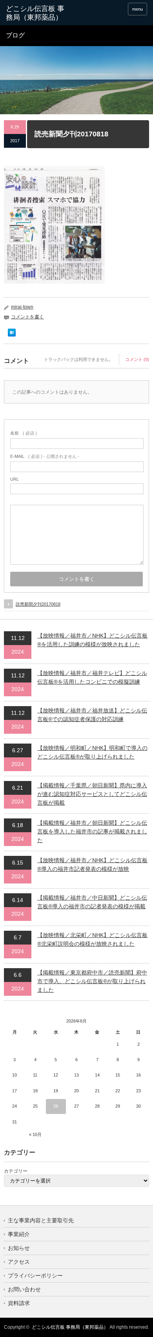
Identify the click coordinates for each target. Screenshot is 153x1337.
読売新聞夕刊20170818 (38, 604)
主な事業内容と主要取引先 (41, 1220)
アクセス (19, 1261)
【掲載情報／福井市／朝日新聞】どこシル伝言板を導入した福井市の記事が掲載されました (92, 832)
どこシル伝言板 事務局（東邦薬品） (70, 1327)
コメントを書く (27, 317)
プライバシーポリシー (35, 1275)
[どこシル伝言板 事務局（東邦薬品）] (36, 13)
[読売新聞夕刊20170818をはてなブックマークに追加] (12, 334)
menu (137, 9)
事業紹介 (19, 1234)
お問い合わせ (24, 1289)
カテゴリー (15, 1171)
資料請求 (19, 1303)
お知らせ (19, 1248)
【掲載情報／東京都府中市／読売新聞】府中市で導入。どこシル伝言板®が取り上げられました (92, 981)
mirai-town (22, 307)
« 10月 (35, 1134)
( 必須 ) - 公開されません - (44, 456)
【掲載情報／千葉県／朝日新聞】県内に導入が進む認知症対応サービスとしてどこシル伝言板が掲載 (92, 794)
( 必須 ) (23, 433)
